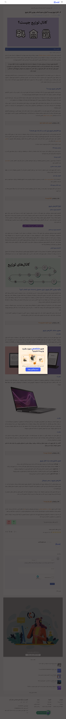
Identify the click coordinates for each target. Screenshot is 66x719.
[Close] (47, 345)
